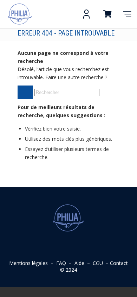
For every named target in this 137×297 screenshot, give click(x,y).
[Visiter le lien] (20, 14)
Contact (119, 263)
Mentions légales (28, 263)
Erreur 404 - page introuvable (66, 33)
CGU (98, 263)
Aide (79, 263)
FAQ (61, 263)
